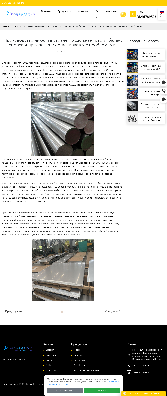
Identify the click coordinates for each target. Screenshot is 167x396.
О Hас (49, 365)
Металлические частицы (86, 370)
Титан (76, 350)
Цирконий (79, 360)
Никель (77, 355)
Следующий (112, 311)
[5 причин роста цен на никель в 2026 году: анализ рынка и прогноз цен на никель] (132, 67)
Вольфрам (79, 365)
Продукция (52, 355)
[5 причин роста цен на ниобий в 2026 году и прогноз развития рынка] (132, 106)
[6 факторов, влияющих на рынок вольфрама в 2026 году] (132, 54)
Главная (6, 26)
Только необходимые (65, 390)
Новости (16, 26)
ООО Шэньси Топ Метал (15, 3)
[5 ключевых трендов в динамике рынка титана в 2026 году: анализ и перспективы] (132, 93)
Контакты (51, 370)
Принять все (102, 390)
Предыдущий (13, 311)
